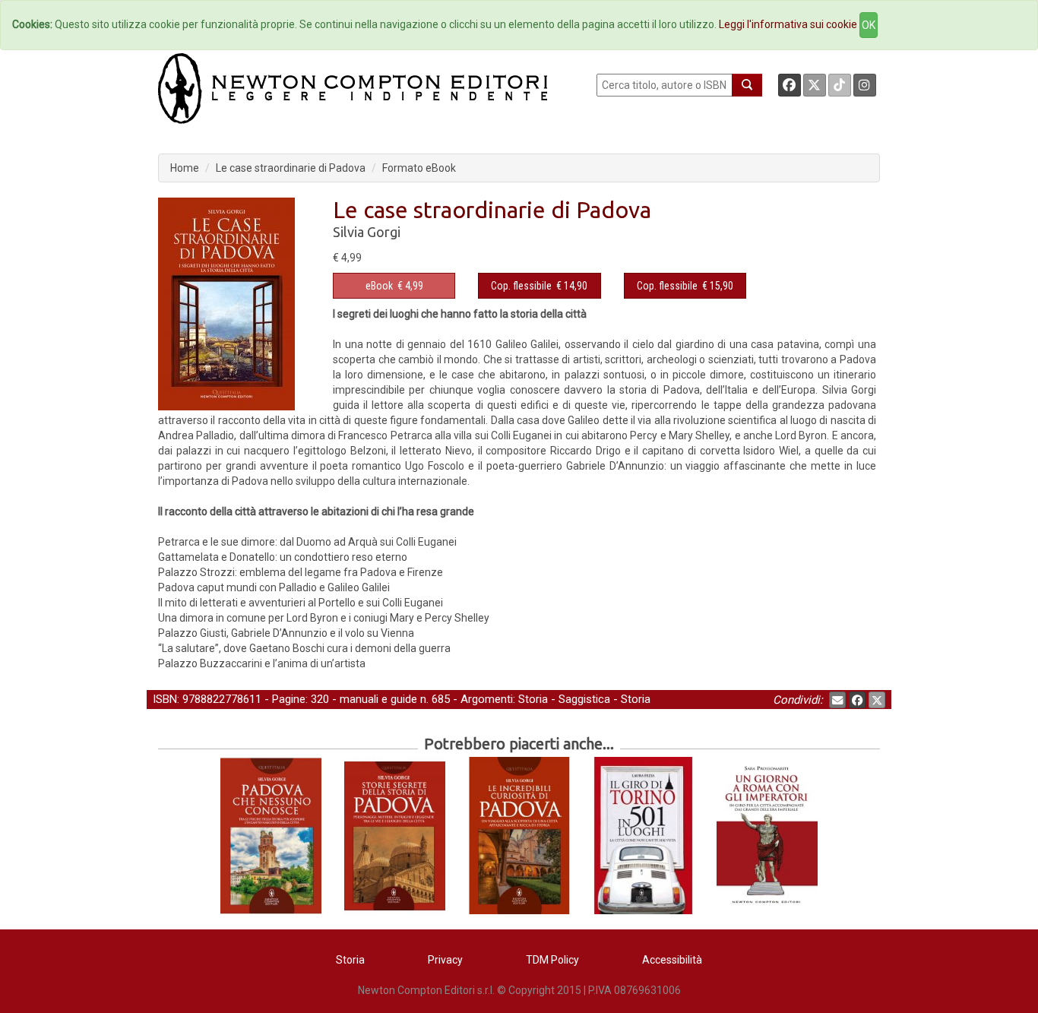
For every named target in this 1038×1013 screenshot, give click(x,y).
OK (868, 25)
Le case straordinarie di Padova (291, 168)
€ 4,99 (394, 286)
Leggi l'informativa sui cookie (788, 24)
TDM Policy (552, 960)
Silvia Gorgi (366, 231)
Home (184, 168)
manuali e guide (378, 699)
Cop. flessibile (521, 286)
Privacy (445, 960)
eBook (379, 286)
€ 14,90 (539, 286)
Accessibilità (672, 960)
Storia (533, 699)
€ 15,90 (685, 286)
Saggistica (584, 699)
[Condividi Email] (837, 700)
